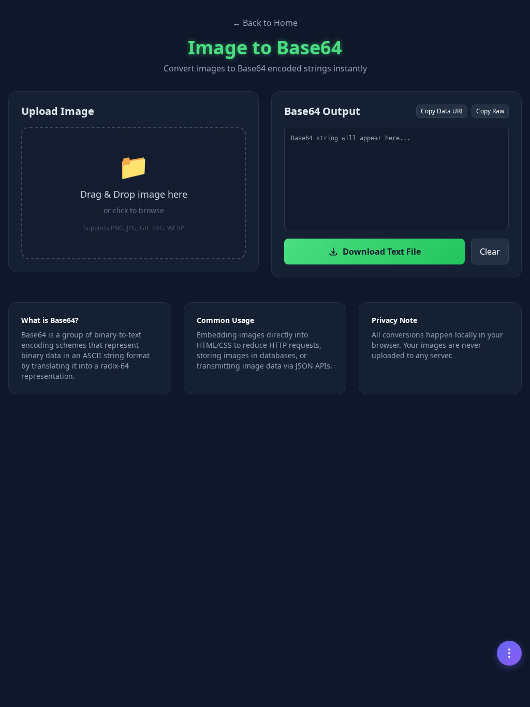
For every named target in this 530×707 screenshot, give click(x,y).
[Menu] (509, 653)
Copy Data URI (442, 111)
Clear (490, 251)
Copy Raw (490, 111)
